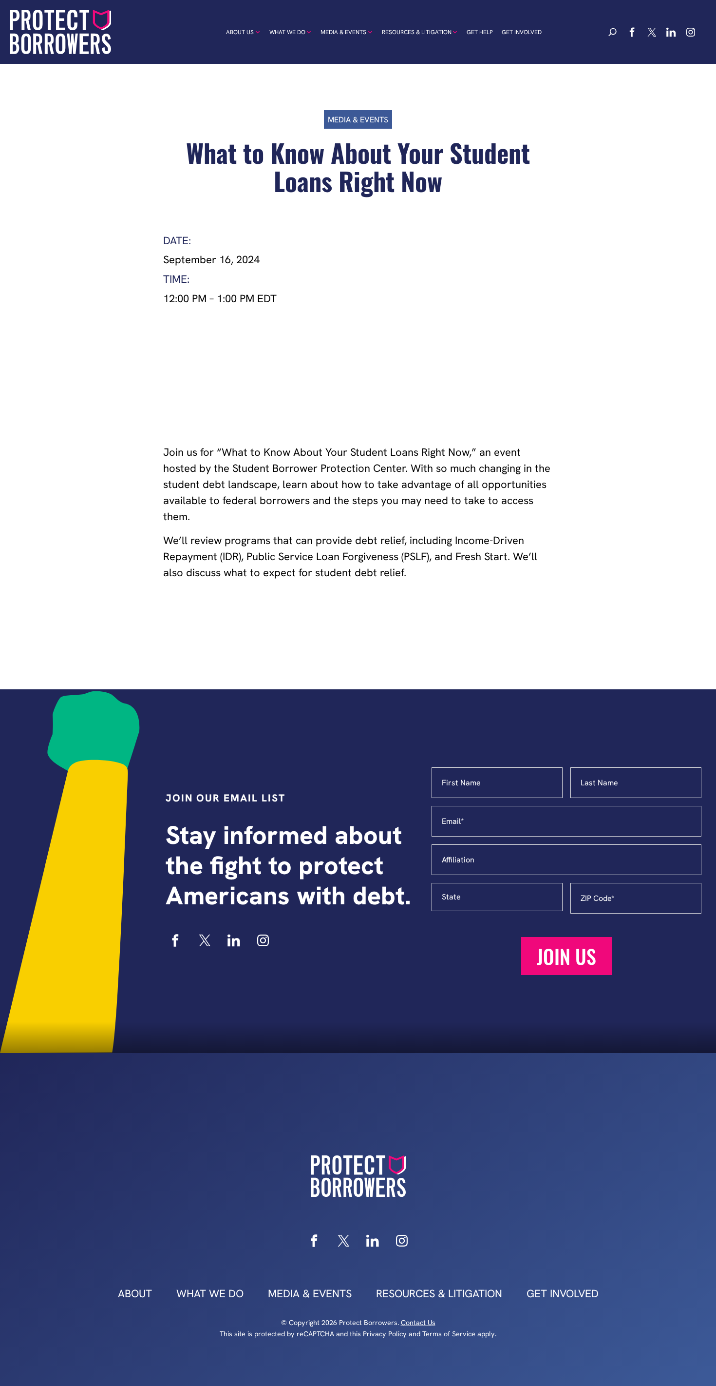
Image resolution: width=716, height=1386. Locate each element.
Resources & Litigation (417, 32)
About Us (240, 32)
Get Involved (522, 32)
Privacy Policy (385, 1333)
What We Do (287, 32)
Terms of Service (448, 1333)
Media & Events (343, 32)
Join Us (566, 956)
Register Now (358, 375)
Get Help (480, 32)
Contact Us (418, 1322)
